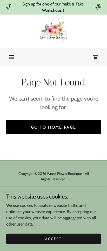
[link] (53, 31)
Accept (53, 238)
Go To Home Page (53, 127)
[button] (11, 57)
